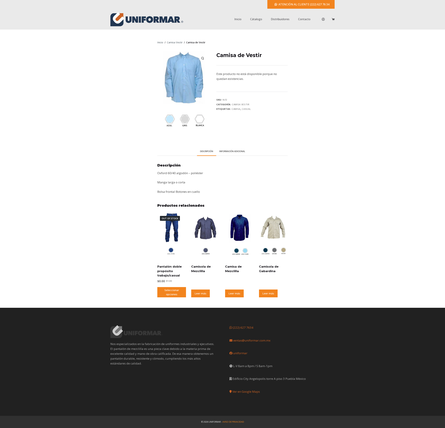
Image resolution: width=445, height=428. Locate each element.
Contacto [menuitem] (304, 19)
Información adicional (232, 151)
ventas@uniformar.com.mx (251, 340)
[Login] (323, 19)
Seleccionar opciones (171, 292)
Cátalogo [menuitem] (256, 19)
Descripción (206, 151)
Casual (246, 108)
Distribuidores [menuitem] (280, 19)
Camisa (236, 108)
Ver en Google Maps (246, 392)
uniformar (239, 353)
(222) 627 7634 (242, 328)
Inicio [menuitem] (237, 19)
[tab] (206, 151)
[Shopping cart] (333, 19)
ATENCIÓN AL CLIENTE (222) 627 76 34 (303, 4)
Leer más (200, 293)
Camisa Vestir (240, 104)
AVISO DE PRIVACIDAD (233, 421)
